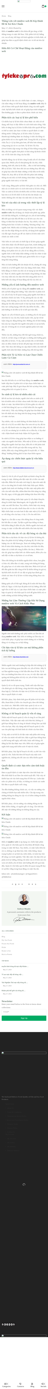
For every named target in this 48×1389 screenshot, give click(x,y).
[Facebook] (15, 884)
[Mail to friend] (25, 884)
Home (4, 16)
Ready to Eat (6, 951)
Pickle (4, 947)
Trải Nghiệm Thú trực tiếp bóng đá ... (15, 982)
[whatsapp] (32, 884)
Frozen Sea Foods (8, 944)
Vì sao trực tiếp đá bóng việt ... (12, 974)
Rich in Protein (7, 954)
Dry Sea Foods (7, 940)
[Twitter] (13, 884)
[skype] (35, 884)
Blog (9, 16)
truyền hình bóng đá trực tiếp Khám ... (15, 966)
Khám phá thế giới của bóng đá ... (13, 990)
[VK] (19, 884)
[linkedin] (29, 884)
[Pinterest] (22, 884)
